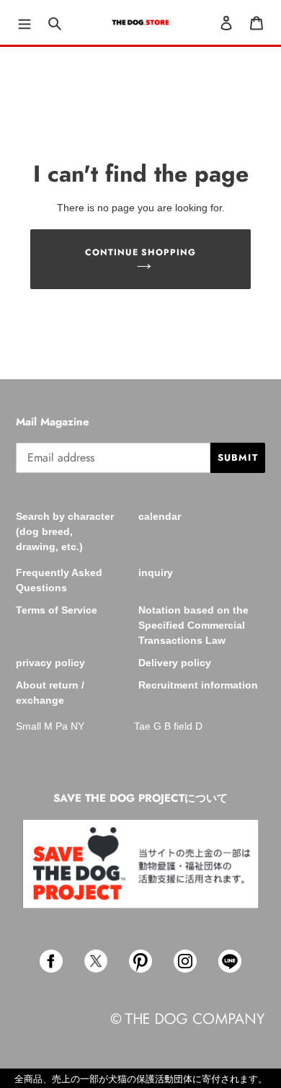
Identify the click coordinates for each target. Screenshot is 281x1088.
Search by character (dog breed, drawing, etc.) (65, 531)
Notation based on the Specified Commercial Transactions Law (193, 625)
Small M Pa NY (50, 726)
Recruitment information (198, 685)
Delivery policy (174, 662)
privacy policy (50, 662)
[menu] (24, 22)
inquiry (155, 572)
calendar (159, 516)
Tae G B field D (168, 726)
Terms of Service (56, 610)
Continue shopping (141, 252)
